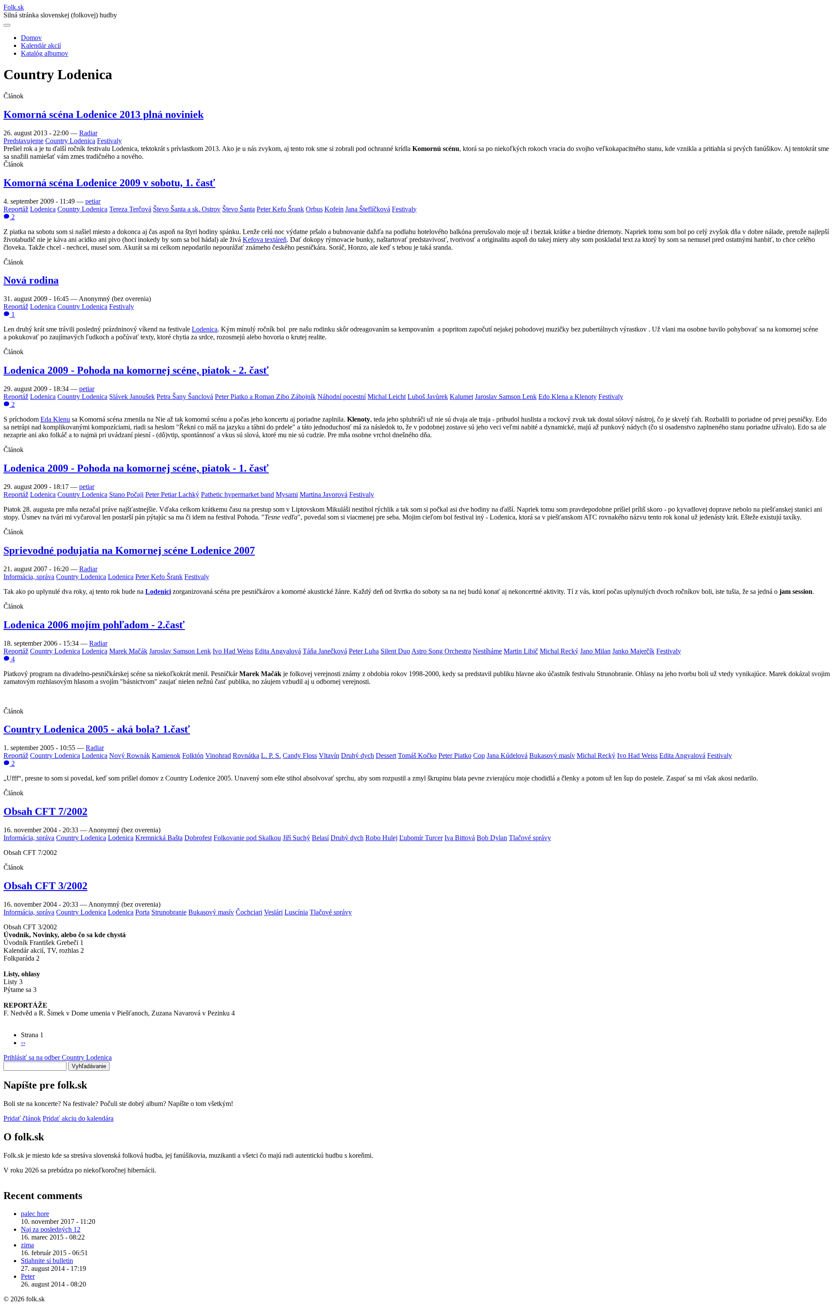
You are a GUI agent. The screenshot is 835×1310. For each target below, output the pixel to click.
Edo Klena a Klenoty (567, 396)
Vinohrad (218, 755)
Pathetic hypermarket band (237, 494)
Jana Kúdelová (507, 755)
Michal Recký (559, 651)
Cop (479, 755)
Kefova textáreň (265, 239)
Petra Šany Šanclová (185, 396)
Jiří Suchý (296, 837)
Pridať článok (22, 1118)
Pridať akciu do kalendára (78, 1118)
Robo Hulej (381, 837)
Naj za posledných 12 (50, 1229)
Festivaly (109, 140)
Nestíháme (487, 651)
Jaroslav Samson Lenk (506, 396)
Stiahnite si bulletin (47, 1260)
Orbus (314, 209)
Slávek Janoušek (132, 396)
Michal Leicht (386, 396)
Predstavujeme (23, 140)
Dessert (386, 755)
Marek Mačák (128, 651)
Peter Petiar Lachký (172, 494)
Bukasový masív (552, 755)
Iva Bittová (459, 837)
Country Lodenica (70, 140)
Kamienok (166, 755)
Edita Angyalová (278, 651)
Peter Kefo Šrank (280, 209)
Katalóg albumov (44, 53)
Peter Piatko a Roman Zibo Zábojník (265, 396)
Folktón (193, 755)
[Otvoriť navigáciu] (6, 25)
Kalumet (461, 396)
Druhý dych (357, 755)
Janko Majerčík (633, 651)
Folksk (13, 7)
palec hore (35, 1213)
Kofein (334, 209)
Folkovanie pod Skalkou (247, 837)
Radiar (88, 133)
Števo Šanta (238, 209)
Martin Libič (521, 651)
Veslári (273, 912)
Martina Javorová (323, 494)
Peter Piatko (454, 755)
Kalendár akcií (41, 45)
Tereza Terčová (130, 209)
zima (27, 1245)
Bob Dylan (492, 837)
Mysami (287, 494)
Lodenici (158, 591)
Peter (28, 1276)
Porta (142, 912)
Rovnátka (246, 755)
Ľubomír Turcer (421, 837)
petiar (92, 201)
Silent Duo (395, 651)
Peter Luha (364, 651)
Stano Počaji (126, 494)
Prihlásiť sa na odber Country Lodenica (57, 1057)
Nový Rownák (129, 755)
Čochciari (249, 912)
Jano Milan (595, 651)
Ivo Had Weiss (233, 651)
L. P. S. (271, 755)
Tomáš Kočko (417, 755)
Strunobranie (169, 912)
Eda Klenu (55, 419)
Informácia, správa (28, 576)
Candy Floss (300, 755)
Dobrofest (198, 837)
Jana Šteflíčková (367, 209)
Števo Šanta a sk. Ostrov (186, 209)
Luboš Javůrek (427, 396)
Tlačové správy (530, 837)
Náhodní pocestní (341, 396)
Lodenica (43, 209)
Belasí (320, 837)
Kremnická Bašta (159, 837)
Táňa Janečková (325, 651)
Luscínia (296, 912)
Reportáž (15, 209)
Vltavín (329, 755)
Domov (31, 37)
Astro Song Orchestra (441, 651)
